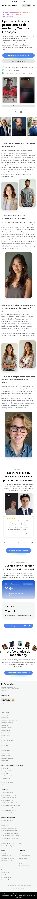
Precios (3, 853)
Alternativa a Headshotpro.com (10, 805)
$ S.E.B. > (4, 875)
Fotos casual (5, 725)
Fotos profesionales (7, 758)
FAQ (20, 853)
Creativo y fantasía (6, 776)
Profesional (4, 768)
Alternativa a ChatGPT (7, 800)
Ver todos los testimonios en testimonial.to (17, 543)
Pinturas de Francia (7, 880)
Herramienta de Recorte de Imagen (11, 843)
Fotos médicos (5, 748)
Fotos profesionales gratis (9, 828)
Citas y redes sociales (7, 785)
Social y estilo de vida (7, 771)
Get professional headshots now (18, 550)
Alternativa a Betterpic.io (8, 795)
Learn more (18, 897)
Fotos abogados (6, 715)
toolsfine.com (4, 704)
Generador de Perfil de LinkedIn (10, 838)
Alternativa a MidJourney (8, 810)
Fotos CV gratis (6, 825)
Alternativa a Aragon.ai (8, 792)
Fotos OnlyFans (5, 755)
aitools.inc (3, 706)
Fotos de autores (6, 732)
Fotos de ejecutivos (7, 738)
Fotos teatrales (5, 760)
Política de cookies (6, 860)
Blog (20, 860)
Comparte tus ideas (24, 855)
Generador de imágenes (18, 888)
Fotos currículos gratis (7, 823)
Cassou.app (5, 872)
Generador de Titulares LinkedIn (10, 840)
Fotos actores (5, 717)
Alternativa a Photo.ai (7, 813)
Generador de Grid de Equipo (10, 835)
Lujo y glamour (5, 773)
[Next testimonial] (33, 515)
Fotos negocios (6, 753)
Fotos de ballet (5, 735)
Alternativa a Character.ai (8, 797)
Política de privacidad (7, 858)
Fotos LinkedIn (5, 745)
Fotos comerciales (6, 727)
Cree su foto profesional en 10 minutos (18, 626)
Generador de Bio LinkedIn (9, 830)
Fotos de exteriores (7, 740)
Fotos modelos (5, 750)
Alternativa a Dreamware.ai (9, 802)
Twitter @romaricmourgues (24, 864)
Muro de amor (23, 858)
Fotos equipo (5, 743)
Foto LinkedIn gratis (7, 820)
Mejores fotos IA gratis (8, 846)
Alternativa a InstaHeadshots (9, 807)
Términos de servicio (7, 855)
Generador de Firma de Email (9, 833)
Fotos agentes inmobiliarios (9, 720)
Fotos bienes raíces (7, 722)
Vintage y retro (5, 778)
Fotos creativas (5, 730)
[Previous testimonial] (4, 515)
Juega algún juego (6, 877)
